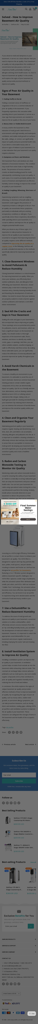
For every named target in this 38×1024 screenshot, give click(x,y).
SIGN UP (28, 519)
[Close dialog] (36, 500)
